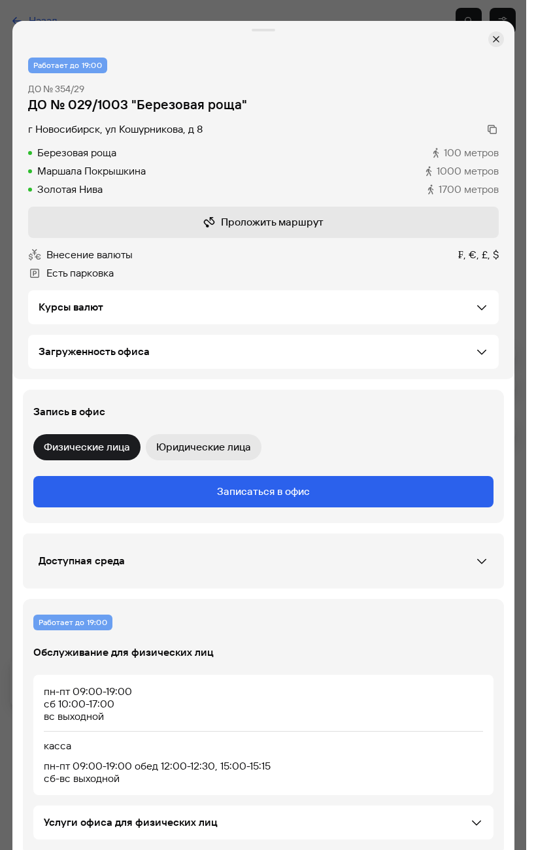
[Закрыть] (496, 39)
